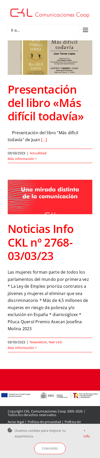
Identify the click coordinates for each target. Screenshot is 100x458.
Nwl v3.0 (55, 342)
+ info (87, 433)
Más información (21, 158)
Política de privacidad (44, 421)
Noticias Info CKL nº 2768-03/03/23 (41, 242)
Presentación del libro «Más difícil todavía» (46, 103)
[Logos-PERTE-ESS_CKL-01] (50, 393)
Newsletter (38, 342)
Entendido (50, 448)
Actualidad (38, 153)
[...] (44, 139)
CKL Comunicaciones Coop (45, 411)
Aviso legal (16, 421)
